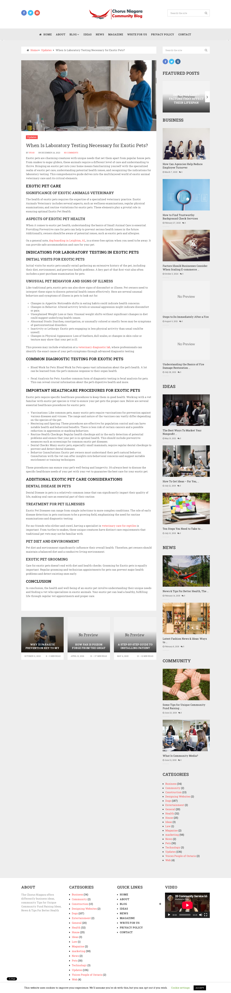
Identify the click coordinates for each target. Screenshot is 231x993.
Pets (168, 843)
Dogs (168, 800)
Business (170, 783)
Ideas (87, 34)
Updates (31, 137)
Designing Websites (177, 796)
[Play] (169, 914)
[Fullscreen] (205, 914)
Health (169, 813)
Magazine (115, 34)
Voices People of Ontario (180, 856)
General (170, 809)
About (60, 34)
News (100, 34)
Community (172, 788)
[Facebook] (165, 61)
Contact (184, 34)
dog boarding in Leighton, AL (67, 240)
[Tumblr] (178, 61)
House (169, 817)
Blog (73, 34)
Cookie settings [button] (180, 987)
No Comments (71, 152)
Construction (173, 792)
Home (47, 34)
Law (168, 826)
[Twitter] (171, 61)
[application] (187, 905)
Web (168, 860)
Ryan (31, 152)
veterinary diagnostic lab (94, 347)
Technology (172, 847)
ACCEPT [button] (199, 987)
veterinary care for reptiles (119, 525)
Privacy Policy (162, 34)
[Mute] (200, 914)
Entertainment (174, 805)
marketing (172, 834)
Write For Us (137, 34)
